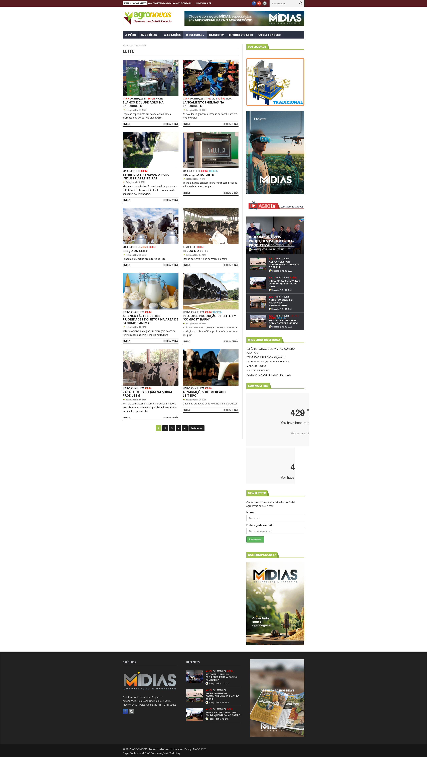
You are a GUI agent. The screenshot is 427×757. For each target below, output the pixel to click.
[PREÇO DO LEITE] (150, 226)
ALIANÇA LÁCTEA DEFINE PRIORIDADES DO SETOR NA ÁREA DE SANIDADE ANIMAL (150, 319)
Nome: (250, 512)
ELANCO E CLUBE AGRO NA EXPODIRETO (143, 104)
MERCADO (144, 247)
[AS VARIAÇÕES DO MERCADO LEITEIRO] (211, 367)
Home (125, 45)
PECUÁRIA (159, 99)
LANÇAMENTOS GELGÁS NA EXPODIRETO (203, 104)
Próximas (196, 428)
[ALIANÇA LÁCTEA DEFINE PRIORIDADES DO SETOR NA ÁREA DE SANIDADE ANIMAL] (150, 291)
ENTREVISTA (208, 99)
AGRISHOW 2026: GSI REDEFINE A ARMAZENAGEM (281, 302)
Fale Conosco (271, 35)
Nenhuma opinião (170, 124)
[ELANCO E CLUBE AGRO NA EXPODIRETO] (150, 78)
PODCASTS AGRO (242, 35)
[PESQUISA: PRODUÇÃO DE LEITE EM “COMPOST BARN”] (211, 291)
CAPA (131, 99)
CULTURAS (195, 35)
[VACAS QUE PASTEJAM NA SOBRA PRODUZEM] (150, 367)
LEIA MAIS (126, 124)
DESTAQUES (138, 99)
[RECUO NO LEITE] (211, 226)
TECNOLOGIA (213, 171)
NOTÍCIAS (150, 35)
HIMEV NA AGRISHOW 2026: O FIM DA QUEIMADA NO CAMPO (182, 3)
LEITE (145, 99)
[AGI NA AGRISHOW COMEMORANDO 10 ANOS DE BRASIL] (258, 264)
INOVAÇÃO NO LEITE (198, 175)
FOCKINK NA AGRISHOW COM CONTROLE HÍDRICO (283, 322)
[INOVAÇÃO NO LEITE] (211, 150)
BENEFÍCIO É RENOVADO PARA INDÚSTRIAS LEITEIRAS (146, 176)
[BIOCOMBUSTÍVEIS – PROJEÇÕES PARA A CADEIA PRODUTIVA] (194, 676)
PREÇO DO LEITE (135, 251)
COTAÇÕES (174, 35)
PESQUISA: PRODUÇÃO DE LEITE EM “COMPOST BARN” (209, 317)
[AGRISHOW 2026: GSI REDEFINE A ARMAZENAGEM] (258, 302)
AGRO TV (218, 35)
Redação (129, 110)
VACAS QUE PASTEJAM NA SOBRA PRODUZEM (147, 394)
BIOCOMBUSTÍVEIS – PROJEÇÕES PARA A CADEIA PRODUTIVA (221, 677)
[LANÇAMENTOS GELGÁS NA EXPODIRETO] (211, 78)
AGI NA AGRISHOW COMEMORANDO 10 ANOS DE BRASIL (284, 264)
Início (132, 35)
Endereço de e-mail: (259, 525)
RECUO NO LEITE (195, 251)
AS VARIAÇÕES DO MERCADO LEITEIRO (204, 394)
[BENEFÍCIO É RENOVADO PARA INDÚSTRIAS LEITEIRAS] (150, 150)
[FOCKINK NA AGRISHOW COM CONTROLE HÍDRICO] (258, 321)
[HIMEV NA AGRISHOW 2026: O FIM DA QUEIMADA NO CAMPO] (258, 283)
